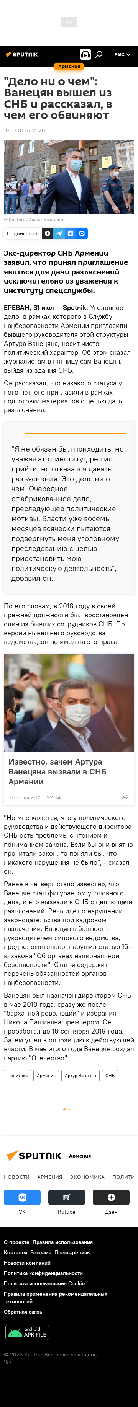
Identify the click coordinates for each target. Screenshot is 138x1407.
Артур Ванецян (80, 1075)
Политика (17, 1075)
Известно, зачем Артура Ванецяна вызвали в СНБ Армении (57, 771)
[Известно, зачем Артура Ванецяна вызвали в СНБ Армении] (69, 703)
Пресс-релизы (72, 1252)
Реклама (40, 1252)
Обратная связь (23, 1311)
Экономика (87, 1176)
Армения (46, 1075)
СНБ (110, 1075)
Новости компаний (27, 1262)
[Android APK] (27, 1333)
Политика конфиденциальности (43, 1273)
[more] (125, 796)
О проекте (17, 1242)
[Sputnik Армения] (23, 57)
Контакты (15, 1252)
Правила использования (63, 1242)
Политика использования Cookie (44, 1283)
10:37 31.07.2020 (24, 130)
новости (17, 1176)
